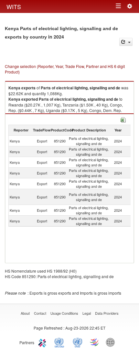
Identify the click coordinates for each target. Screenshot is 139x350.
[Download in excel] (123, 119)
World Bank (111, 341)
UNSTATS (77, 341)
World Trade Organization (94, 341)
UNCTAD (60, 341)
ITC (43, 341)
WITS (13, 6)
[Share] (126, 42)
